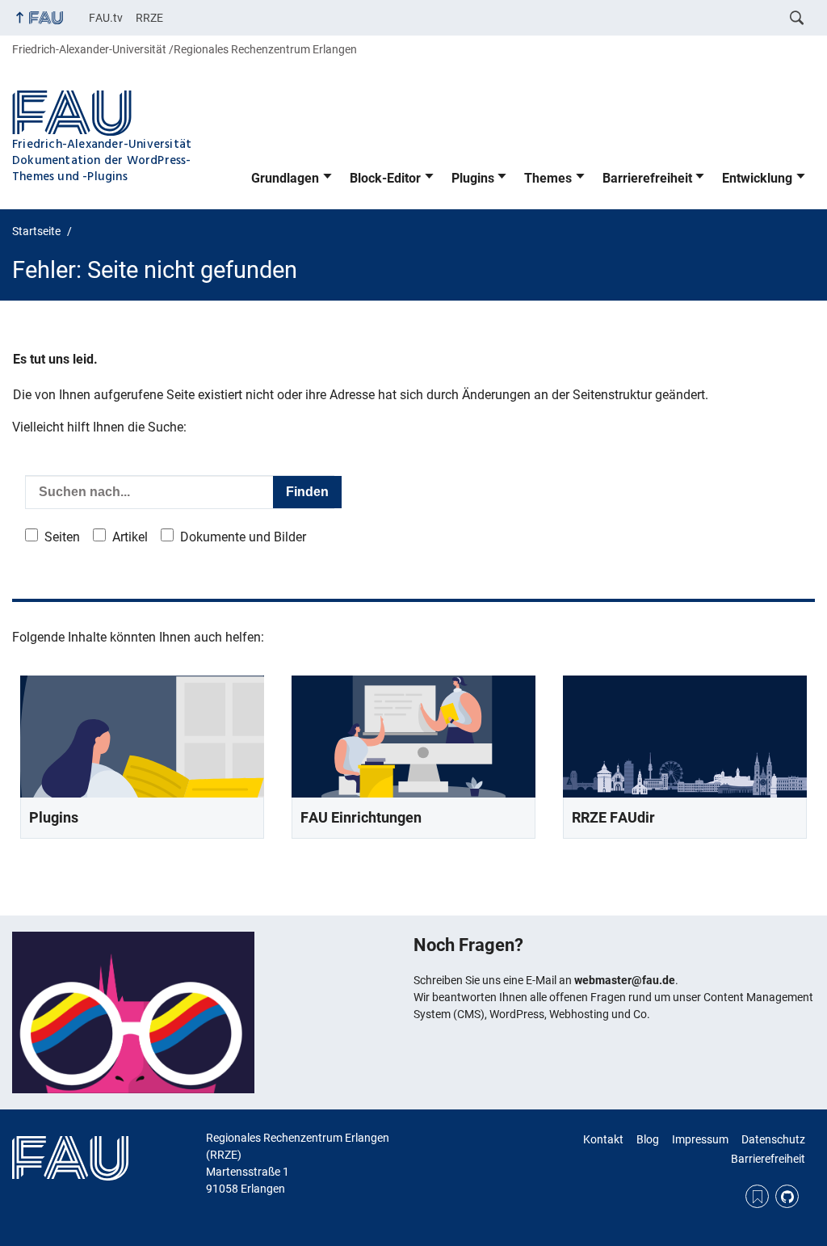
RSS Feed (757, 1196)
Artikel (130, 537)
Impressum (700, 1139)
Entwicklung (757, 178)
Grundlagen (285, 178)
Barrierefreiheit (647, 178)
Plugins (472, 178)
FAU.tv (106, 17)
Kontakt (603, 1139)
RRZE (149, 17)
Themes (548, 178)
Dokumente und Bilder (243, 537)
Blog (647, 1139)
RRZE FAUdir (613, 817)
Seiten (62, 537)
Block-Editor (385, 178)
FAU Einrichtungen (361, 817)
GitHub (787, 1196)
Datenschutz (773, 1139)
